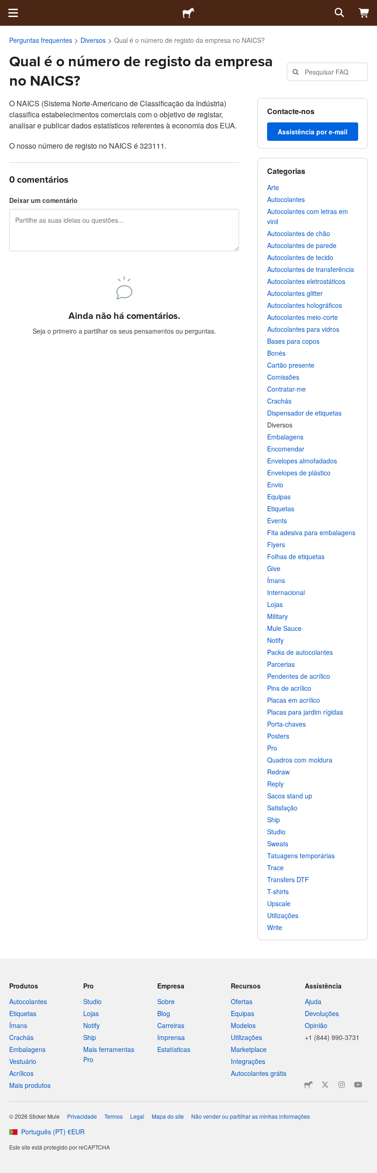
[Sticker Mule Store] (308, 1084)
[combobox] (327, 72)
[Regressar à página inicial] (188, 13)
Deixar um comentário (43, 200)
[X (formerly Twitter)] (325, 1084)
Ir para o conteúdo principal (7, 7)
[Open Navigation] (13, 13)
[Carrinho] (364, 13)
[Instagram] (341, 1084)
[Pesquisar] (338, 13)
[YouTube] (358, 1084)
